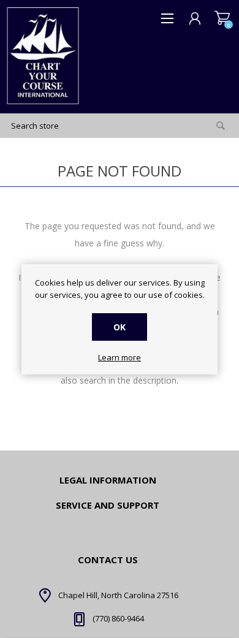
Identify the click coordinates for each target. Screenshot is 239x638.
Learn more (119, 358)
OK (119, 327)
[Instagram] (68, 606)
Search (220, 125)
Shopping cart (222, 18)
